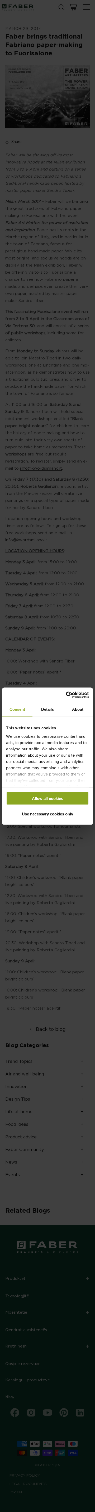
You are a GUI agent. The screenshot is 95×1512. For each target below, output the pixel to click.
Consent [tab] (17, 709)
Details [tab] (47, 709)
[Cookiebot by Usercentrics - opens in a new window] (67, 694)
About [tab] (77, 709)
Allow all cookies (47, 798)
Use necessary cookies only (47, 813)
